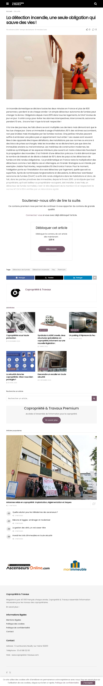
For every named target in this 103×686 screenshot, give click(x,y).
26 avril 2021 (12, 383)
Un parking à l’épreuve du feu (82, 335)
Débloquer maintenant (51, 250)
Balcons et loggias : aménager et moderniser (31, 520)
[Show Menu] (7, 4)
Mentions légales (13, 620)
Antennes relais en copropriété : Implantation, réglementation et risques (38, 502)
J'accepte (88, 683)
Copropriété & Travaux (38, 289)
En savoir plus (51, 420)
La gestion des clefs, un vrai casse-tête (29, 527)
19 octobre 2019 (12, 29)
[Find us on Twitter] (10, 672)
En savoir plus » (12, 607)
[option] (28, 567)
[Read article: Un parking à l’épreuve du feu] (83, 322)
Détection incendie (41, 270)
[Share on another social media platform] (95, 278)
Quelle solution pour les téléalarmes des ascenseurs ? (35, 512)
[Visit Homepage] (18, 3)
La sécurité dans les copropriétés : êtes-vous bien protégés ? (19, 377)
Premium (62, 270)
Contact (10, 631)
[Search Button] (95, 4)
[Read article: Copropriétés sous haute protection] (20, 322)
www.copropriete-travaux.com (25, 655)
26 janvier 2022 (76, 338)
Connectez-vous (34, 215)
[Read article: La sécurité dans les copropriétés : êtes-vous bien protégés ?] (20, 361)
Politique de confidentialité (18, 627)
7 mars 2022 (43, 346)
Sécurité (17, 11)
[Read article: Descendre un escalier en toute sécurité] (52, 361)
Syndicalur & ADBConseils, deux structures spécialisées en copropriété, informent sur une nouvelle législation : (51, 339)
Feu (53, 270)
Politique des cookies (15, 624)
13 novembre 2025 (13, 341)
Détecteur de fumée (21, 270)
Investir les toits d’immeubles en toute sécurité (32, 535)
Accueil (9, 11)
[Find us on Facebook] (6, 672)
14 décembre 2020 (45, 380)
